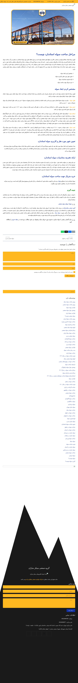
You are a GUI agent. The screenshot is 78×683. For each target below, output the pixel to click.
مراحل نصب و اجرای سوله (69, 373)
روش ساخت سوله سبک (69, 301)
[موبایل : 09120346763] (73, 618)
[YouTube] (39, 633)
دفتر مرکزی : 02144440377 (65, 622)
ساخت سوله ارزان (70, 353)
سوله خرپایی (72, 455)
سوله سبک (57, 213)
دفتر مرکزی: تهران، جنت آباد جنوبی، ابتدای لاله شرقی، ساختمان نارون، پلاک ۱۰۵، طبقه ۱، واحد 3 (49, 625)
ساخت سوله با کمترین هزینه (68, 321)
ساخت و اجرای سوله (70, 324)
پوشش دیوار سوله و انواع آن (68, 367)
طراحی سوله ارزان (70, 313)
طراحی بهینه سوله (70, 307)
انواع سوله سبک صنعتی (69, 327)
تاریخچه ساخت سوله (70, 364)
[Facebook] (49, 633)
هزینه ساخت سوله (70, 444)
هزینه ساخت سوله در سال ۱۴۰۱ (67, 384)
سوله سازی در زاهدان (70, 435)
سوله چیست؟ (71, 458)
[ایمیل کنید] (73, 232)
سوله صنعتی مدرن (70, 336)
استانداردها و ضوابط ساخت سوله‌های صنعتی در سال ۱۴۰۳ (61, 376)
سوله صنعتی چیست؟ (70, 316)
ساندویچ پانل (72, 395)
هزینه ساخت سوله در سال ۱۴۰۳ (67, 356)
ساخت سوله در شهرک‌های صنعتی (67, 361)
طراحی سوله (72, 378)
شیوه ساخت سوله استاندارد (68, 424)
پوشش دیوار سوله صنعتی (69, 310)
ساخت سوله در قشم (70, 381)
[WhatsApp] (28, 633)
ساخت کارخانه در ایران (69, 387)
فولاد (59, 181)
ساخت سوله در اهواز (70, 413)
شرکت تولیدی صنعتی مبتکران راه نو (34, 579)
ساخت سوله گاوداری (70, 398)
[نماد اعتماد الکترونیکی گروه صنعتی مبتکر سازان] (39, 574)
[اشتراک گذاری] (70, 232)
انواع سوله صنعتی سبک (69, 358)
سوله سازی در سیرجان (69, 432)
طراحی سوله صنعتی (70, 347)
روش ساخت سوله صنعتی (69, 304)
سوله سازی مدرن (71, 421)
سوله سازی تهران (71, 407)
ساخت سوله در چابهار (70, 427)
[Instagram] (33, 633)
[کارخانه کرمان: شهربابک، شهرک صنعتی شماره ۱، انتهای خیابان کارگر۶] (73, 629)
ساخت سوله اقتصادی (70, 338)
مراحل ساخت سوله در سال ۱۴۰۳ (67, 370)
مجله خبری (15, 219)
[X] (44, 633)
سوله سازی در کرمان (70, 447)
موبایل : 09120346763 (67, 618)
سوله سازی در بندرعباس (69, 450)
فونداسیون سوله (71, 418)
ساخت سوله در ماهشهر (69, 390)
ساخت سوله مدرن (70, 344)
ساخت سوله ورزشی (70, 438)
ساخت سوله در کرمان (69, 430)
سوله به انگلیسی (71, 401)
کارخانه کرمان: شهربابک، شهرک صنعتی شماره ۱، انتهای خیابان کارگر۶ (55, 629)
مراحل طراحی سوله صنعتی (68, 330)
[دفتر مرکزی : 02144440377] (73, 622)
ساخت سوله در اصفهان (69, 415)
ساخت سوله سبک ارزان (69, 333)
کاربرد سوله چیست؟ (70, 461)
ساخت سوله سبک (70, 410)
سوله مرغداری (71, 404)
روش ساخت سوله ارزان (69, 319)
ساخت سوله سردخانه (70, 341)
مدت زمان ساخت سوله (69, 350)
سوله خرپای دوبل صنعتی (65, 204)
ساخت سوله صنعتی (70, 393)
